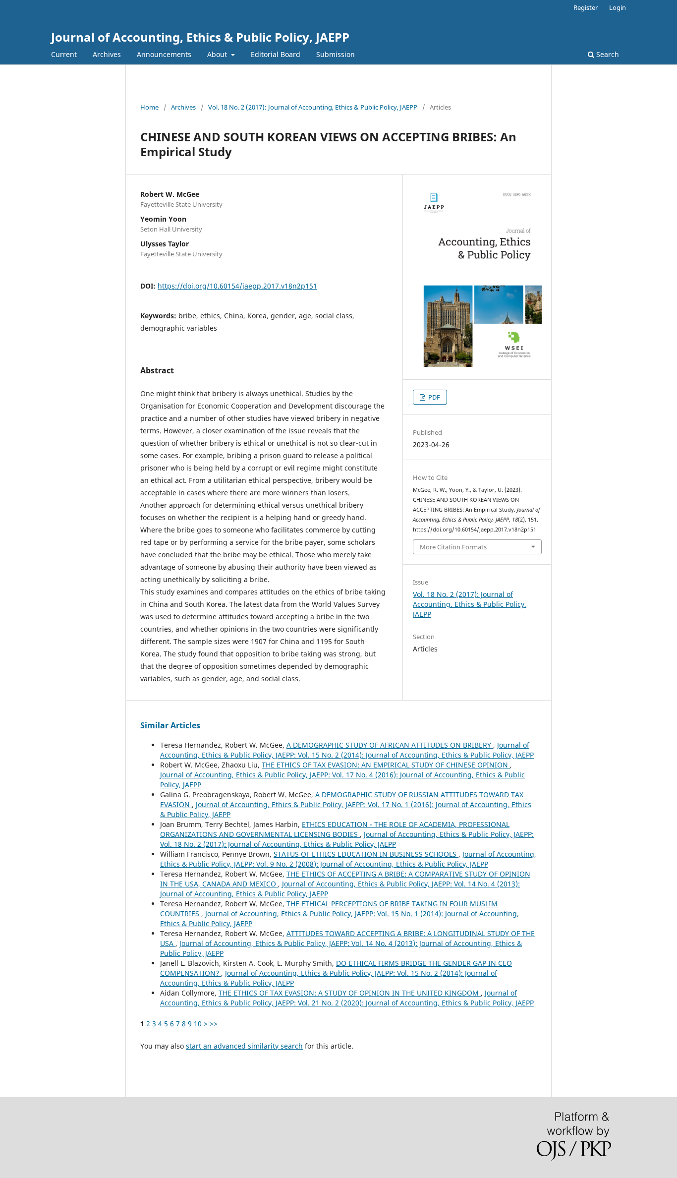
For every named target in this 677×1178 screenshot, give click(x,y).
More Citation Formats (453, 546)
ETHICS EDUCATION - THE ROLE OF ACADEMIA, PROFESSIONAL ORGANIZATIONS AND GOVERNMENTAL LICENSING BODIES (334, 829)
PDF (433, 397)
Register (585, 7)
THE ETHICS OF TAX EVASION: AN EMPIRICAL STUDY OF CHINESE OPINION (386, 764)
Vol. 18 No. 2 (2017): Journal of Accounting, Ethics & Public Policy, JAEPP (312, 107)
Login (617, 7)
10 (198, 1023)
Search (606, 54)
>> (214, 1023)
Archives (107, 54)
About (218, 54)
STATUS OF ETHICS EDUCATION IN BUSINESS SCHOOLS (366, 854)
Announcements (164, 54)
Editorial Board (275, 54)
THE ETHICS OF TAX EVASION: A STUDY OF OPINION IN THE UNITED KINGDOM (350, 993)
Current (64, 54)
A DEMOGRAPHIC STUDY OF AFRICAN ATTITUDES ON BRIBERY (389, 745)
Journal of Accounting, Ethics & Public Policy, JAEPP (200, 37)
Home (149, 107)
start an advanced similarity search (244, 1046)
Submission (335, 54)
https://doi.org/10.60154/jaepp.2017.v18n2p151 (237, 286)
